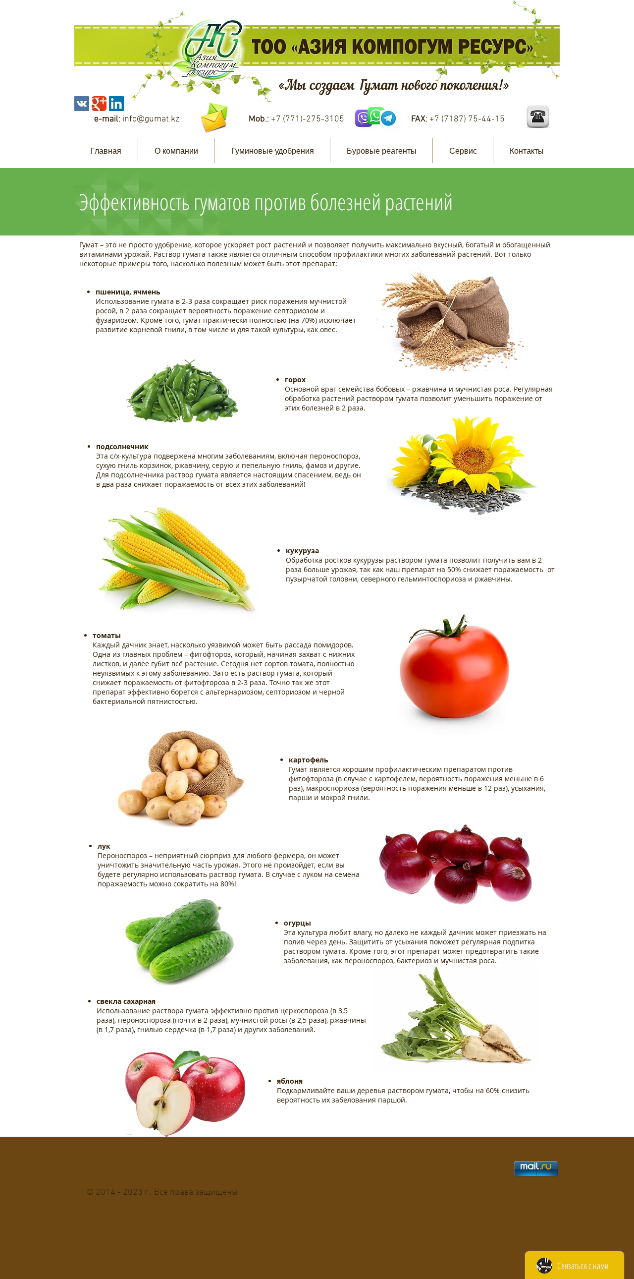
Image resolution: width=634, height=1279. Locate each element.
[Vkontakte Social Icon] (81, 103)
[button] (176, 150)
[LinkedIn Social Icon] (116, 103)
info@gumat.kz (150, 119)
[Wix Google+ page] (99, 103)
